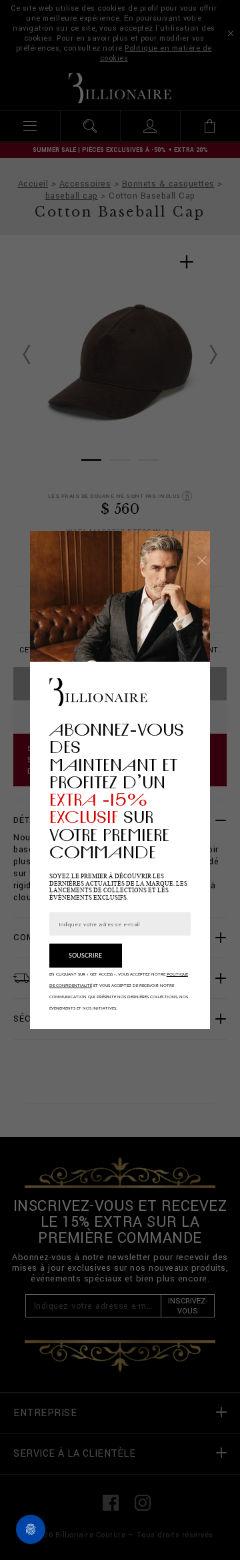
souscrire (85, 956)
